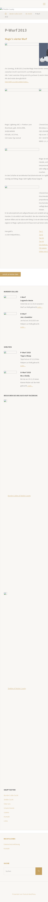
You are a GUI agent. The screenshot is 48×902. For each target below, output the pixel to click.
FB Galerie (43, 248)
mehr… (39, 307)
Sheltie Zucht (8, 799)
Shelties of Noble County (17, 688)
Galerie (6, 812)
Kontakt (7, 817)
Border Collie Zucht (15, 14)
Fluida (24, 894)
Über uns (7, 804)
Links (6, 821)
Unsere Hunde (9, 808)
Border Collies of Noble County (19, 496)
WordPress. (32, 894)
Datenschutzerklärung (12, 844)
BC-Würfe (29, 14)
